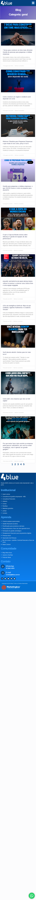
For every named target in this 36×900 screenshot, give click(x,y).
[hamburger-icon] (33, 3)
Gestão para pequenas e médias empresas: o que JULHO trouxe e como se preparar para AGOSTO (18, 188)
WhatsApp (10, 566)
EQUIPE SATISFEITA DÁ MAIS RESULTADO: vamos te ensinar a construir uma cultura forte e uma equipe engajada (18, 283)
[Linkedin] (11, 578)
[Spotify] (14, 578)
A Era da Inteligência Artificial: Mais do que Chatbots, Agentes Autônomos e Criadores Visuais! (17, 307)
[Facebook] (5, 578)
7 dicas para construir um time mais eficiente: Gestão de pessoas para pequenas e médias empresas (18, 52)
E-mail (8, 572)
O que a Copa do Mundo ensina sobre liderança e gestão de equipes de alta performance (15, 236)
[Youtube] (8, 578)
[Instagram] (2, 578)
